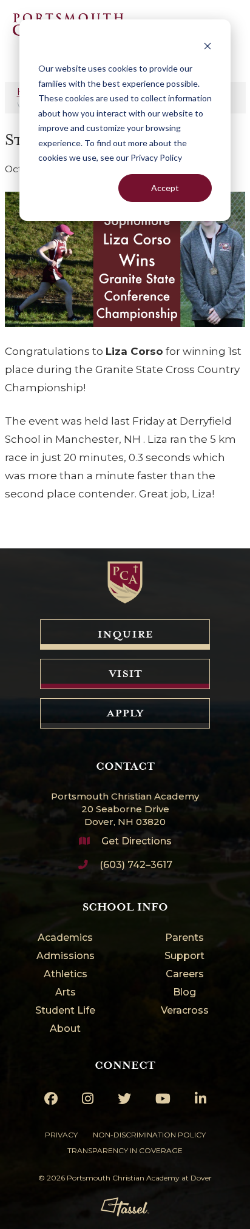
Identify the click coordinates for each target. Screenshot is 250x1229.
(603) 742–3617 (136, 864)
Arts (65, 993)
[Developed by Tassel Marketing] (125, 1207)
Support (184, 956)
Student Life (65, 1011)
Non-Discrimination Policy (149, 1134)
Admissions (65, 956)
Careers (185, 974)
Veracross (185, 1011)
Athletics (65, 974)
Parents (184, 938)
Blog (184, 993)
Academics (65, 938)
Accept (165, 188)
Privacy (61, 1134)
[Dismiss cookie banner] (207, 45)
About (65, 1029)
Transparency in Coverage (125, 1150)
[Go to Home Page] (125, 582)
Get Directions (136, 841)
